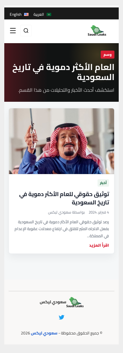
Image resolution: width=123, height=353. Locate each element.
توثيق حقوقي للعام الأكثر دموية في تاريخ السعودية (64, 198)
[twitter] (61, 317)
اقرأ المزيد (99, 245)
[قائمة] (13, 30)
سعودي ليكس (44, 333)
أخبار (103, 183)
